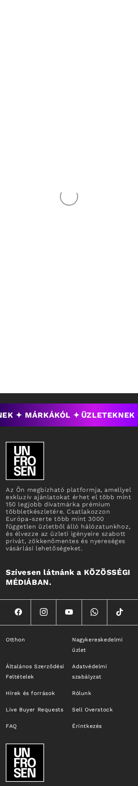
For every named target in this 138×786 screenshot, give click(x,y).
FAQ (11, 726)
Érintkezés (87, 726)
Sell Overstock (92, 709)
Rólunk (82, 693)
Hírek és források (30, 693)
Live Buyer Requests (34, 709)
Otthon (15, 639)
